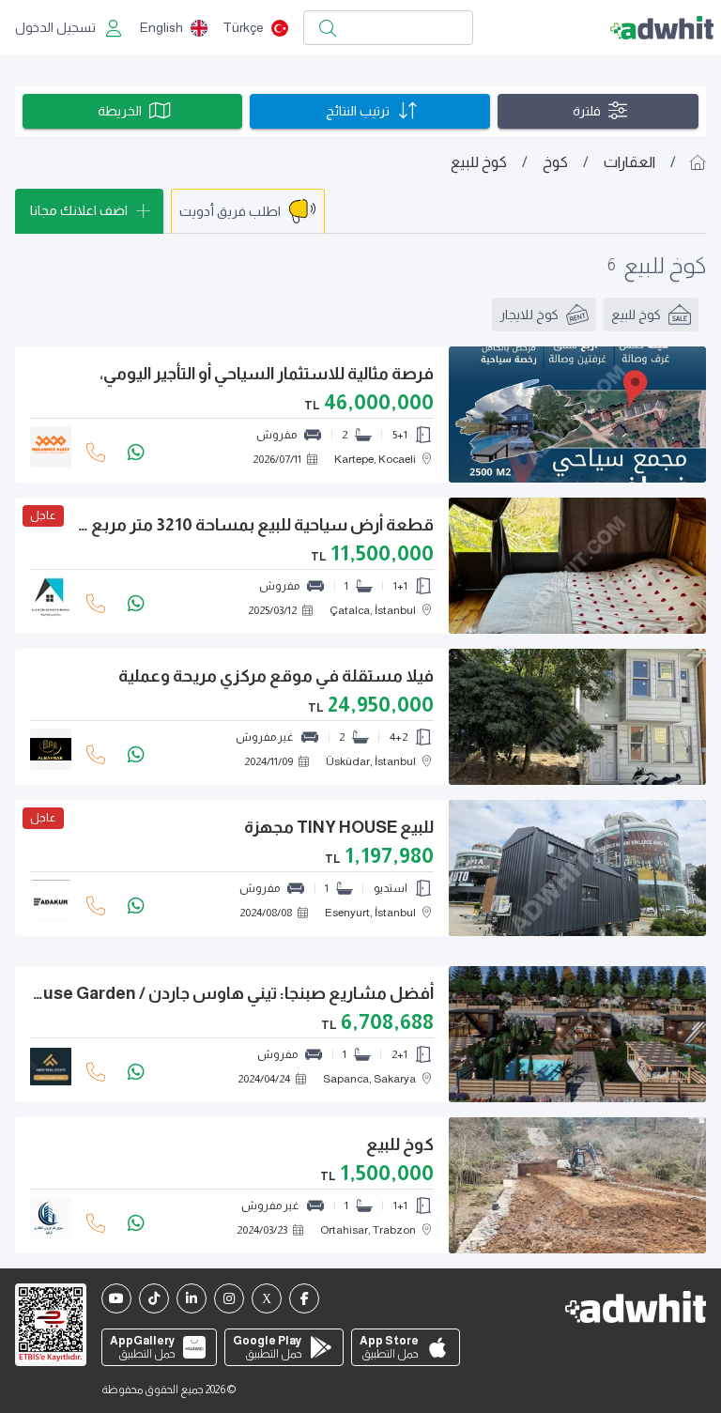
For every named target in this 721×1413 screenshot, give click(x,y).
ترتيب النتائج (358, 110)
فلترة (587, 110)
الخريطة (120, 110)
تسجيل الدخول (55, 27)
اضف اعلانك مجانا (79, 210)
